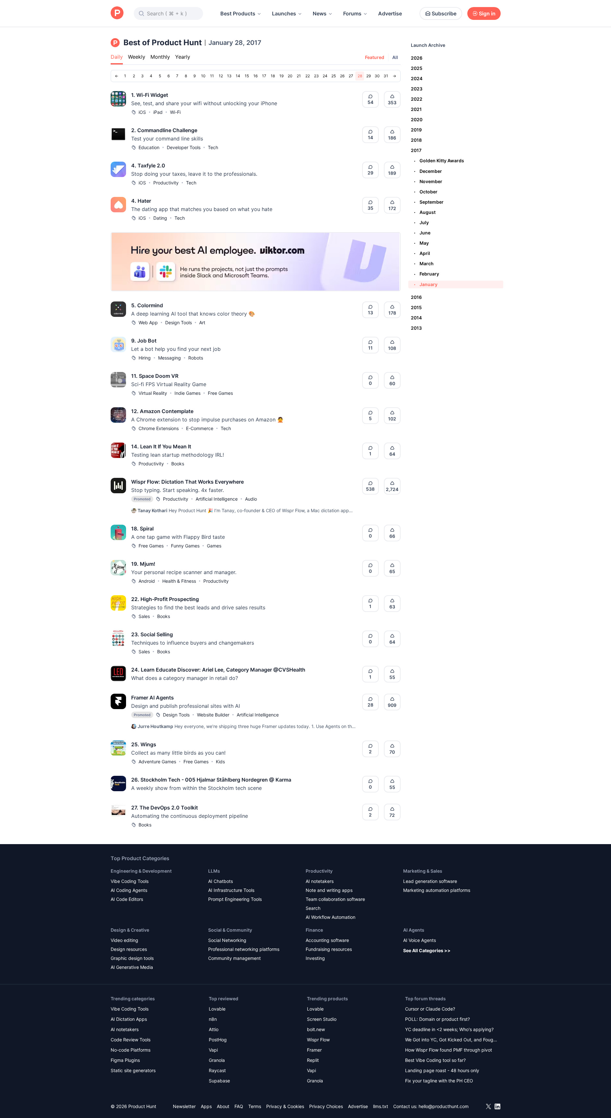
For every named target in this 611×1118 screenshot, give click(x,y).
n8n (213, 1019)
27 (351, 75)
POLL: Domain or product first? (437, 1019)
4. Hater (141, 201)
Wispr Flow (318, 1039)
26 (342, 75)
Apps (206, 1106)
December (428, 171)
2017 (416, 150)
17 (264, 75)
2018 (416, 140)
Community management (234, 958)
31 (386, 75)
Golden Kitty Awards (439, 160)
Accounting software (327, 940)
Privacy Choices (326, 1106)
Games (214, 545)
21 (299, 75)
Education (149, 147)
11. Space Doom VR (154, 376)
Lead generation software (430, 881)
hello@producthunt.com (444, 1106)
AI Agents (413, 930)
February (426, 273)
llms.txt (380, 1106)
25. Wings (143, 744)
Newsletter (184, 1106)
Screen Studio (321, 1019)
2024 (416, 78)
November (428, 181)
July (421, 222)
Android (147, 581)
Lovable (217, 1009)
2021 (416, 109)
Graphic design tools (132, 958)
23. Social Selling (152, 634)
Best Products (237, 13)
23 (316, 75)
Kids (220, 761)
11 (212, 75)
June (422, 232)
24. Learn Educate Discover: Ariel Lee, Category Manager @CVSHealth (218, 669)
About (223, 1106)
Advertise (390, 13)
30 (377, 75)
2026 (416, 58)
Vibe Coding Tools (130, 881)
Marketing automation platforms (436, 890)
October (425, 191)
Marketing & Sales (422, 871)
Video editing (124, 940)
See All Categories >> (427, 950)
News (320, 13)
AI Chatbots (220, 881)
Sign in (487, 13)
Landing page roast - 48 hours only (442, 1070)
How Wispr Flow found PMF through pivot (448, 1050)
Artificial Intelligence (217, 499)
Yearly (182, 57)
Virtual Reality (153, 393)
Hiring (145, 357)
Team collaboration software (335, 899)
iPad (158, 112)
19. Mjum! (143, 564)
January (425, 284)
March (424, 263)
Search (313, 908)
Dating (160, 218)
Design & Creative (130, 930)
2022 (416, 99)
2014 (416, 317)
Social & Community (230, 930)
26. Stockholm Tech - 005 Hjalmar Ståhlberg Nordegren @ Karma (211, 779)
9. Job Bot (144, 340)
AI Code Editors (127, 899)
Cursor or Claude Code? (430, 1009)
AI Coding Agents (129, 890)
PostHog (218, 1039)
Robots (195, 357)
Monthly (160, 57)
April (422, 253)
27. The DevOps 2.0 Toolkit (164, 807)
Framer (314, 1050)
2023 (416, 88)
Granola (217, 1060)
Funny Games (185, 545)
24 (325, 75)
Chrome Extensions (159, 428)
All (395, 57)
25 (333, 75)
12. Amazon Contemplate (162, 411)
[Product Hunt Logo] (117, 13)
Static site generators (133, 1070)
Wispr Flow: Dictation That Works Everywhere (187, 482)
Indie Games (187, 393)
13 (229, 75)
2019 (416, 129)
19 (281, 75)
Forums (352, 13)
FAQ (238, 1106)
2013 (416, 328)
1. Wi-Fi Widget (149, 95)
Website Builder (213, 714)
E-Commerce (199, 428)
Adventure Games (157, 761)
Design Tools (178, 322)
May (421, 243)
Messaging (169, 357)
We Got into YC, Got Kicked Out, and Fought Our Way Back (451, 1040)
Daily (117, 57)
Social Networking (227, 940)
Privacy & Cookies (285, 1106)
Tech (213, 147)
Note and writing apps (329, 890)
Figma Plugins (125, 1060)
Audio (251, 499)
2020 (416, 119)
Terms (254, 1106)
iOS (142, 112)
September (429, 202)
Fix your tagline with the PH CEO (439, 1080)
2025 (416, 68)
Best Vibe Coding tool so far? (435, 1060)
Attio (213, 1029)
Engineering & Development (141, 871)
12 (221, 75)
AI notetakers (320, 881)
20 (290, 75)
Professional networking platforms (243, 949)
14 (238, 75)
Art (202, 322)
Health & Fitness (179, 581)
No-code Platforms (130, 1050)
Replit (313, 1060)
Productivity (166, 182)
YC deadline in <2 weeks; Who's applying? (449, 1029)
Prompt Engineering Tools (235, 899)
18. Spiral (142, 528)
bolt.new (316, 1029)
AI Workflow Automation (330, 917)
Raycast (217, 1070)
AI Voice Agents (419, 940)
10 (203, 75)
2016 (416, 297)
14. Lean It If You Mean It (161, 446)
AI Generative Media (132, 967)
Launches (284, 13)
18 (273, 75)
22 (307, 75)
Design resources (129, 949)
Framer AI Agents (152, 697)
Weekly (136, 57)
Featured (374, 57)
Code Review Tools (130, 1039)
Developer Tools (183, 147)
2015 (416, 307)
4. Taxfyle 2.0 (148, 165)
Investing (315, 958)
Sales (144, 616)
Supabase (219, 1080)
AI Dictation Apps (129, 1019)
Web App (148, 322)
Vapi (213, 1050)
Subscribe (444, 13)
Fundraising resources (329, 949)
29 (368, 75)
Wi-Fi (175, 112)
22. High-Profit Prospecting (165, 599)
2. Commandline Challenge (164, 130)
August (425, 212)
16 (255, 75)
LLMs (214, 871)
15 (247, 75)
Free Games (220, 393)
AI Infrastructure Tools (231, 890)
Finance (314, 930)
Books (177, 463)
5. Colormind (147, 305)
